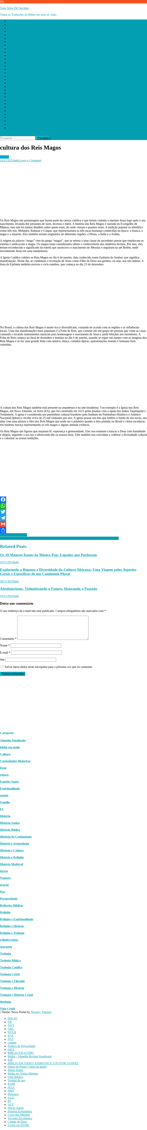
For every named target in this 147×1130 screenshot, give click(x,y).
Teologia (5, 953)
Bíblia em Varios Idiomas (23, 76)
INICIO (12, 21)
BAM (11, 86)
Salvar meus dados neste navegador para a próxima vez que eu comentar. (48, 666)
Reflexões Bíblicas (11, 905)
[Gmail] (73, 524)
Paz (2, 891)
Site (2, 659)
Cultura (4, 157)
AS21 (11, 100)
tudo (16, 160)
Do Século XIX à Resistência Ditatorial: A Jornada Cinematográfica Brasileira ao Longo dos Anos (59, 538)
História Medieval (11, 864)
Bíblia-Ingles (15, 72)
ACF (11, 107)
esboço (4, 774)
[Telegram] (73, 518)
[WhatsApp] (73, 506)
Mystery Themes (41, 1012)
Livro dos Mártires (19, 117)
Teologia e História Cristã (16, 994)
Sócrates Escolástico (20, 120)
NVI (10, 41)
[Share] (73, 530)
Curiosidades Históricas (15, 761)
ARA (11, 52)
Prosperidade (8, 898)
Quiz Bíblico (15, 79)
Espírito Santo (9, 781)
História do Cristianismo (16, 836)
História (5, 816)
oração (4, 884)
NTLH (12, 34)
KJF (10, 62)
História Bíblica (10, 829)
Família (5, 802)
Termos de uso (16, 83)
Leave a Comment (30, 160)
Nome (5, 645)
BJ (9, 103)
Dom (3, 768)
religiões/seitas (9, 939)
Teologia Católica (11, 967)
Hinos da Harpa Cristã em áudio (27, 69)
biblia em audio (10, 747)
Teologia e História (12, 988)
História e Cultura (12, 850)
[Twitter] (73, 512)
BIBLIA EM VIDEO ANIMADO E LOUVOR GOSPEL (43, 65)
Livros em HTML (18, 127)
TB (10, 24)
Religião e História (12, 926)
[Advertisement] (73, 189)
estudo (4, 795)
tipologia (5, 1001)
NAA (11, 90)
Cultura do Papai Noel (13, 534)
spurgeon (6, 946)
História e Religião (12, 857)
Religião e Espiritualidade (16, 919)
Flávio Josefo (16, 110)
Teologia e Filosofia (12, 981)
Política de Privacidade (21, 48)
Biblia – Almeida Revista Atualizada (29, 59)
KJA (10, 38)
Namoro (5, 878)
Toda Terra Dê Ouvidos (14, 8)
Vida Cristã (7, 1008)
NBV (11, 93)
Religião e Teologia (12, 933)
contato (12, 45)
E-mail (5, 652)
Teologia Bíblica (10, 960)
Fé (1, 809)
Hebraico (13, 96)
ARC (11, 31)
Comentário (8, 638)
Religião (5, 912)
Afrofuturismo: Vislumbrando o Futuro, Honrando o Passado (48, 589)
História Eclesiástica (20, 114)
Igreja (4, 871)
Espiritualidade (10, 788)
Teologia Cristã (10, 974)
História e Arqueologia (14, 843)
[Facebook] (73, 500)
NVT (11, 28)
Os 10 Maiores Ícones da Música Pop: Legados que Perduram (48, 555)
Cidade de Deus (17, 124)
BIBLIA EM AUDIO (21, 55)
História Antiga (10, 823)
